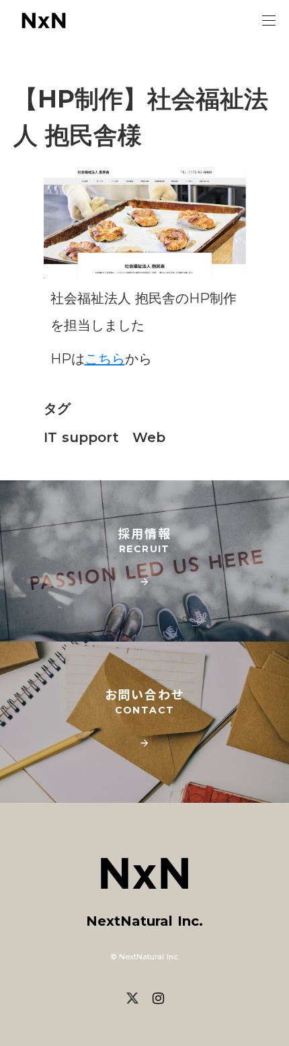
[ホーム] (43, 20)
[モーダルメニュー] (269, 20)
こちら (105, 359)
